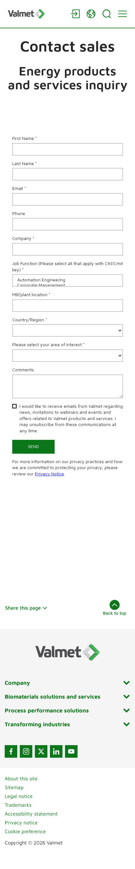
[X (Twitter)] (41, 751)
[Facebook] (11, 751)
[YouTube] (71, 751)
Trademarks (18, 805)
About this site (21, 778)
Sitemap (14, 787)
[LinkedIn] (56, 751)
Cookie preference (25, 831)
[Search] (107, 14)
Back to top (114, 613)
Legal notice (19, 796)
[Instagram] (26, 751)
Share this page (23, 608)
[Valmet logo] (36, 13)
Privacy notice (21, 822)
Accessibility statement (31, 813)
